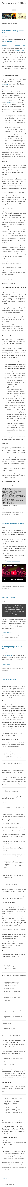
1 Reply (3, 527)
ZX (9, 514)
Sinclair (4, 84)
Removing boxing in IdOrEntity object (12, 647)
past (24, 45)
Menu (14, 9)
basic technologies (19, 50)
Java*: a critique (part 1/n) (10, 597)
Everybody (4, 45)
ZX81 (7, 84)
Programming (21, 512)
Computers (15, 512)
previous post (8, 655)
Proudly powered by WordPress (8, 1184)
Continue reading (7, 582)
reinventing (17, 45)
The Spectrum (10, 102)
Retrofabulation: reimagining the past (13, 32)
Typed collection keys (9, 679)
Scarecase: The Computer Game (13, 523)
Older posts (5, 1178)
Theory (6, 637)
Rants (3, 637)
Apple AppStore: (13, 561)
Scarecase (21, 586)
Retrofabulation (5, 514)
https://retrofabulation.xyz (9, 41)
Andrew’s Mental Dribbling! (14, 3)
